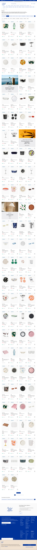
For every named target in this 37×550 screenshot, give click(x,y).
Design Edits (32, 534)
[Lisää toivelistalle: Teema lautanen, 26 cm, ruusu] (34, 329)
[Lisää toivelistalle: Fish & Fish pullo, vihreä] (17, 21)
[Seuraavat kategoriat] (34, 16)
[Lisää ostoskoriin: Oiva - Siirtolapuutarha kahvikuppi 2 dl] (26, 163)
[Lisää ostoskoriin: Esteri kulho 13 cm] (17, 181)
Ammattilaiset (21, 532)
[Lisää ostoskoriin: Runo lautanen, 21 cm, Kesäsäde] (9, 326)
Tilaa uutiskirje (13, 522)
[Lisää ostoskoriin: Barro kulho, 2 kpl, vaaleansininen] (34, 254)
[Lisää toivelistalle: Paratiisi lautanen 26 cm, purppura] (34, 148)
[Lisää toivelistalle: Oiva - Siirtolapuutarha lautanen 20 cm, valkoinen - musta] (34, 311)
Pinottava (25, 18)
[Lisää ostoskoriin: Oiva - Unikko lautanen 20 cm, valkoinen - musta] (9, 290)
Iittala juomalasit (19, 499)
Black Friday (32, 537)
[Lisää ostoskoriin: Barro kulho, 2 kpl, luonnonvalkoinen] (34, 417)
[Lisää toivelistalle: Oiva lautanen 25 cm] (17, 57)
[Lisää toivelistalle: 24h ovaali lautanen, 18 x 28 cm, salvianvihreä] (34, 456)
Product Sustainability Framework (27, 523)
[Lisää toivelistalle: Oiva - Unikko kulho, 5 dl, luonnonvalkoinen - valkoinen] (34, 75)
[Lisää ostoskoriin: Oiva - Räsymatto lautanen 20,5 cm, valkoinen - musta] (17, 380)
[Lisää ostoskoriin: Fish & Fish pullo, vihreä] (17, 36)
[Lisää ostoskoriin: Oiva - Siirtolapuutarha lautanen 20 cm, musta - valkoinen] (26, 399)
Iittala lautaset (9, 499)
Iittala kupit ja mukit (4, 499)
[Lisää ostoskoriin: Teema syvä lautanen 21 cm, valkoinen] (26, 362)
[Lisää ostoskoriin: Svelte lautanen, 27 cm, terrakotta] (34, 217)
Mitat (27, 18)
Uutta (6, 5)
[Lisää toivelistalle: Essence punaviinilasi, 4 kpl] (34, 166)
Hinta (11, 18)
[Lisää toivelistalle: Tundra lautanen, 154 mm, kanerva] (34, 365)
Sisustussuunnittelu (22, 5)
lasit (21, 12)
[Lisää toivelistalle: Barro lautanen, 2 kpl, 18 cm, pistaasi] (8, 220)
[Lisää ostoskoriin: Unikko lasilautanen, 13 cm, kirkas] (17, 109)
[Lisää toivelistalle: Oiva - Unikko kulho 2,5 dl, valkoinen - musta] (8, 148)
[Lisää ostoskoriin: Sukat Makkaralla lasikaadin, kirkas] (26, 326)
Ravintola (21, 536)
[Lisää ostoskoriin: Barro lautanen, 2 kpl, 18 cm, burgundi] (34, 199)
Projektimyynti (32, 519)
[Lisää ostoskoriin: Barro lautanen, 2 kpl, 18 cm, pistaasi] (9, 235)
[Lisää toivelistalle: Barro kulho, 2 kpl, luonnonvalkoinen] (34, 402)
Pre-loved (21, 537)
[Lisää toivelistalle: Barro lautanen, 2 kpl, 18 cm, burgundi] (34, 184)
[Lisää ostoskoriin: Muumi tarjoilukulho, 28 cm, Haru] (17, 290)
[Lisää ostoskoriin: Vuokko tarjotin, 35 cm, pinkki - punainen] (9, 199)
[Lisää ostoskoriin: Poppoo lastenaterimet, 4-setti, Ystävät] (34, 290)
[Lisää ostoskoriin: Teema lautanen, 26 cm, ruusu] (34, 344)
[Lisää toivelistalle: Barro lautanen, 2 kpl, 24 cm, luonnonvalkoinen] (17, 293)
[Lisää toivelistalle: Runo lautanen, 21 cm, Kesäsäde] (8, 311)
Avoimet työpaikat (28, 520)
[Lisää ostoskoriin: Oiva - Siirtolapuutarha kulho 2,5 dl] (9, 471)
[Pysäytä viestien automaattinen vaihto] (25, 0)
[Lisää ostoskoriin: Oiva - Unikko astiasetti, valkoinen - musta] (17, 127)
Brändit (25, 5)
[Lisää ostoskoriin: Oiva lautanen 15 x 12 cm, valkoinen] (34, 36)
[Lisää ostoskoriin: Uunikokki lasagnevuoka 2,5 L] (9, 109)
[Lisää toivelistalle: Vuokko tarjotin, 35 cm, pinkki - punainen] (8, 184)
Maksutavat (21, 520)
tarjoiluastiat (12, 12)
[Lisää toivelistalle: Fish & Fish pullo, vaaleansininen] (17, 347)
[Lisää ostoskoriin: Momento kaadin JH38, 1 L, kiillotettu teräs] (34, 235)
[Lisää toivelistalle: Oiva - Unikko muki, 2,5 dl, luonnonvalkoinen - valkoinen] (34, 438)
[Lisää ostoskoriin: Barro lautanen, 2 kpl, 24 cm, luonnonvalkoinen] (17, 308)
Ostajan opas (27, 528)
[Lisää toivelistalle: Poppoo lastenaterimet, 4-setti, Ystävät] (34, 275)
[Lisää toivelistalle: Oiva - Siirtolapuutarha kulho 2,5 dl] (8, 456)
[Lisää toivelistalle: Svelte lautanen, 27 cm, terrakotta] (34, 202)
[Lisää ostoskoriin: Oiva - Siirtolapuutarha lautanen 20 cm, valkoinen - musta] (34, 326)
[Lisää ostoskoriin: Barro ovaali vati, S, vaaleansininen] (17, 254)
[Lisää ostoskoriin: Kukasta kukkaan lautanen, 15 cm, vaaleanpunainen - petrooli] (17, 417)
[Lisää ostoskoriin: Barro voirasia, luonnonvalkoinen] (17, 54)
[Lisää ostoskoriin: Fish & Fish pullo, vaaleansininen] (17, 362)
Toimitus (21, 521)
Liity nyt (20, 513)
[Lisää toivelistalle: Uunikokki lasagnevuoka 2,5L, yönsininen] (17, 148)
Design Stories (17, 5)
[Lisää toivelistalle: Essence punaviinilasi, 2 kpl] (8, 130)
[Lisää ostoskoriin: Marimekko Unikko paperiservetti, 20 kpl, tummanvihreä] (26, 217)
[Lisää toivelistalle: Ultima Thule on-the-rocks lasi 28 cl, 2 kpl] (34, 347)
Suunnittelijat (27, 5)
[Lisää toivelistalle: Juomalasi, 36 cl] (34, 257)
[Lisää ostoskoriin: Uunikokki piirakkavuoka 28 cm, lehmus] (17, 326)
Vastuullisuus (27, 521)
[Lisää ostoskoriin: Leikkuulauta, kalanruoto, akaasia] (9, 435)
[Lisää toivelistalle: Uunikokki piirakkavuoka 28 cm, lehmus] (17, 311)
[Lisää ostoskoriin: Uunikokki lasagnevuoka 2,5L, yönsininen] (17, 163)
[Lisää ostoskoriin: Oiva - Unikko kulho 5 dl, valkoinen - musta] (26, 90)
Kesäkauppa (9, 5)
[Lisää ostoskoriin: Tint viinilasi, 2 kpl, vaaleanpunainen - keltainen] (9, 453)
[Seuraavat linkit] (34, 499)
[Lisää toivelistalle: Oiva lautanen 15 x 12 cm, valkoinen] (34, 21)
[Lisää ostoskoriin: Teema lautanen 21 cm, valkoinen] (26, 127)
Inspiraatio (15, 5)
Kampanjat (12, 5)
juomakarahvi (15, 12)
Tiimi (31, 521)
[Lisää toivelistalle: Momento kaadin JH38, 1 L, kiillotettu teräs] (34, 220)
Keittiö (26, 536)
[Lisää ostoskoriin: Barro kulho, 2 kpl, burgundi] (26, 109)
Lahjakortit (32, 535)
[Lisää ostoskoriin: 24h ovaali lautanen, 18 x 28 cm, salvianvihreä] (34, 471)
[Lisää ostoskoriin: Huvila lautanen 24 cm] (26, 417)
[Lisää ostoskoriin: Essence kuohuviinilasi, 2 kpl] (9, 181)
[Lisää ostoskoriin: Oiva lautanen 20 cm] (9, 72)
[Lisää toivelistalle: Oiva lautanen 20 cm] (8, 57)
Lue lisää (20, 511)
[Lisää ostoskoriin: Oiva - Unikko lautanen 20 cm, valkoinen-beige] (17, 489)
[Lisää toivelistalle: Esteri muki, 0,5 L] (17, 220)
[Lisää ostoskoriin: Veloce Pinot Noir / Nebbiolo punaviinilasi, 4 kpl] (9, 344)
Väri (8, 18)
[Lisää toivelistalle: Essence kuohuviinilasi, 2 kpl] (8, 166)
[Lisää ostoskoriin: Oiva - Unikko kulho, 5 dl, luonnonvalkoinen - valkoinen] (34, 90)
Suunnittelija (17, 18)
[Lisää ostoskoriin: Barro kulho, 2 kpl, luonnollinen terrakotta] (17, 399)
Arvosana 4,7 (20, 0)
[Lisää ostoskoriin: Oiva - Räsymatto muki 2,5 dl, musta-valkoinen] (9, 127)
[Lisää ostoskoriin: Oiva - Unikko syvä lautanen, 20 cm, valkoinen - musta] (26, 181)
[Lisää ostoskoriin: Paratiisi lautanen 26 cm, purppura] (34, 163)
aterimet (2, 12)
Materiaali (14, 18)
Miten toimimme (33, 520)
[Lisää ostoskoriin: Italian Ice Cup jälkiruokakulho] (34, 54)
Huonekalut (27, 533)
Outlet (30, 5)
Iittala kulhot (24, 499)
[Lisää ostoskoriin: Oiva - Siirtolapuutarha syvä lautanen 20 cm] (26, 344)
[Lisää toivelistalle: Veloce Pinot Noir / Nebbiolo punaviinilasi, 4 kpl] (8, 329)
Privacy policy (6, 546)
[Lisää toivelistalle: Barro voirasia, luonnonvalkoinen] (17, 39)
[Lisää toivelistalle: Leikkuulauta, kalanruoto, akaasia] (8, 420)
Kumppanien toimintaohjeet (27, 527)
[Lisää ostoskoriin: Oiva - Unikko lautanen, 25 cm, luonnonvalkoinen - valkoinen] (34, 399)
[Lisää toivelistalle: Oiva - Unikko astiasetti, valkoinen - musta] (17, 112)
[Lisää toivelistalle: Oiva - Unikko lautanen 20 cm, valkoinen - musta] (8, 275)
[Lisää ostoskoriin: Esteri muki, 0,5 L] (17, 235)
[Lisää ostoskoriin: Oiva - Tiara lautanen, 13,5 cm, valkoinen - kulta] (9, 489)
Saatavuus (21, 18)
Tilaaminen (21, 519)
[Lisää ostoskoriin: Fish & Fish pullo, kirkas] (26, 435)
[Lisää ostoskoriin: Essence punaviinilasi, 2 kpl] (9, 145)
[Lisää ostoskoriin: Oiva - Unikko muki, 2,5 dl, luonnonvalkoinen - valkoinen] (34, 453)
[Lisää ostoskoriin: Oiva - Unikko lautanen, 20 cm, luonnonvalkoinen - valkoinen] (9, 54)
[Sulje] (12, 539)
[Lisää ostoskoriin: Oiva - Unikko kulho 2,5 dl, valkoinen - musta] (9, 163)
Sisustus (27, 535)
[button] (32, 3)
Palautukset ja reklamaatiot (21, 522)
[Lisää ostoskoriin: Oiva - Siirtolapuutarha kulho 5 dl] (26, 54)
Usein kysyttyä (22, 524)
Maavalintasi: (3, 524)
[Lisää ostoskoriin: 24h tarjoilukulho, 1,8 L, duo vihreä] (34, 109)
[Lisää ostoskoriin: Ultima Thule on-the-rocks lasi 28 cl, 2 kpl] (34, 362)
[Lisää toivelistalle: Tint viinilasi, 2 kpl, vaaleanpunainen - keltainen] (8, 438)
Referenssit (32, 522)
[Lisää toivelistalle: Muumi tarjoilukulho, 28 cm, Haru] (17, 275)
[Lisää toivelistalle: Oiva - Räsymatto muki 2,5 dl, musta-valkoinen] (8, 112)
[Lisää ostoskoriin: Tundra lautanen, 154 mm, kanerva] (34, 380)
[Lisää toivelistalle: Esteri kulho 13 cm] (17, 166)
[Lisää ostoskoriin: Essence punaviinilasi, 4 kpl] (34, 181)
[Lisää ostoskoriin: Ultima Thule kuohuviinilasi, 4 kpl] (17, 471)
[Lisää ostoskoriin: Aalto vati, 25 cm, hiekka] (9, 272)
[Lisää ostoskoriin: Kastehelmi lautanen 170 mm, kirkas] (26, 254)
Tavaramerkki (5, 18)
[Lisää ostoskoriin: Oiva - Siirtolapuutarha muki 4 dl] (9, 399)
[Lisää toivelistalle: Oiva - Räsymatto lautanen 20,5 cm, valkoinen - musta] (17, 365)
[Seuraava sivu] (23, 495)
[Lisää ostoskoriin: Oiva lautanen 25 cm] (17, 72)
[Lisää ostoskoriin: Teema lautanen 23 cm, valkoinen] (26, 453)
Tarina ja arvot (27, 519)
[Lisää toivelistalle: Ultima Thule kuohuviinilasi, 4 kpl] (17, 456)
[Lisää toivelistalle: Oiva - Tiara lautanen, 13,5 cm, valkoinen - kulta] (8, 474)
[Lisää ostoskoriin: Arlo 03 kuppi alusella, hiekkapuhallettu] (26, 235)
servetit (7, 12)
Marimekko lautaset (14, 499)
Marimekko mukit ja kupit (29, 499)
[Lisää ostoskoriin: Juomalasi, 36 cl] (34, 272)
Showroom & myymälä (21, 535)
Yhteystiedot (21, 525)
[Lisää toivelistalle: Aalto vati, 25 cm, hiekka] (8, 257)
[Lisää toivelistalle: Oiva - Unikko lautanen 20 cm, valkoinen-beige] (17, 474)
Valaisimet (27, 534)
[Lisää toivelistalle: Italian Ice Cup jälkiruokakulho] (34, 39)
